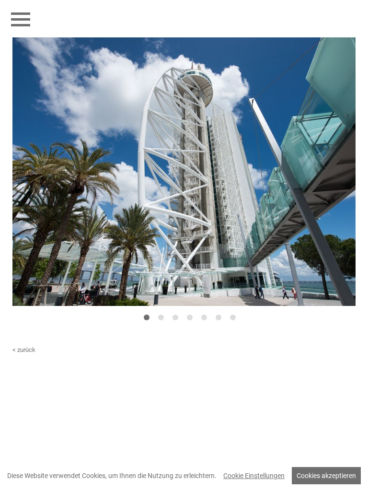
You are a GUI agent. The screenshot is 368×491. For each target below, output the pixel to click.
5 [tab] (204, 317)
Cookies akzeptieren (326, 475)
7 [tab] (232, 317)
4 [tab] (189, 317)
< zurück (23, 349)
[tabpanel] (184, 172)
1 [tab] (146, 317)
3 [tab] (175, 317)
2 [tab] (160, 317)
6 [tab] (218, 317)
